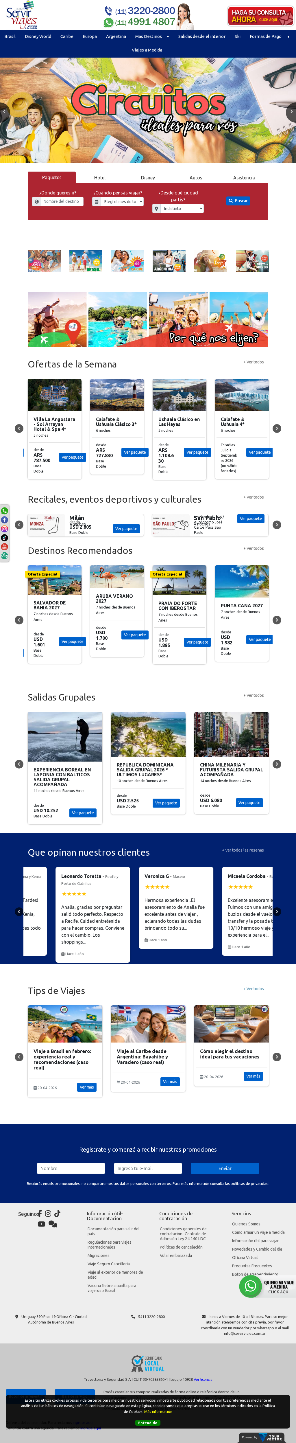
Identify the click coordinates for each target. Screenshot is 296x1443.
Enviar (225, 1168)
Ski (237, 36)
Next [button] (277, 428)
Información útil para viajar (255, 1240)
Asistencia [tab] (244, 177)
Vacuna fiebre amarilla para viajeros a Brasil (112, 1288)
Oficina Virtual (245, 1257)
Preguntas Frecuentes (252, 1266)
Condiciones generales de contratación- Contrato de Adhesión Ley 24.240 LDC (183, 1234)
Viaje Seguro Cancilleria (109, 1264)
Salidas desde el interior (201, 36)
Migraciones (99, 1255)
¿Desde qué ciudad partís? (178, 196)
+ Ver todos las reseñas (243, 850)
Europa (90, 36)
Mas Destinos (148, 36)
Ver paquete (73, 452)
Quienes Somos (246, 1224)
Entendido (148, 1423)
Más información (158, 1411)
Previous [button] (19, 428)
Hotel (100, 177)
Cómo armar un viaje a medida (258, 1232)
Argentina (116, 36)
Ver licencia (203, 1379)
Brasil (10, 36)
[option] (148, 110)
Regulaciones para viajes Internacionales (110, 1244)
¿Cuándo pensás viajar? (118, 192)
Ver (126, 528)
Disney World (38, 36)
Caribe (66, 36)
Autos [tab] (196, 177)
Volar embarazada (176, 1255)
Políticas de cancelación (181, 1247)
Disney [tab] (148, 177)
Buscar (240, 200)
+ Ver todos (253, 362)
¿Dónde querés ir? (57, 192)
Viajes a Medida (147, 49)
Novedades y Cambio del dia (257, 1249)
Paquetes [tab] (52, 177)
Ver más (87, 1081)
